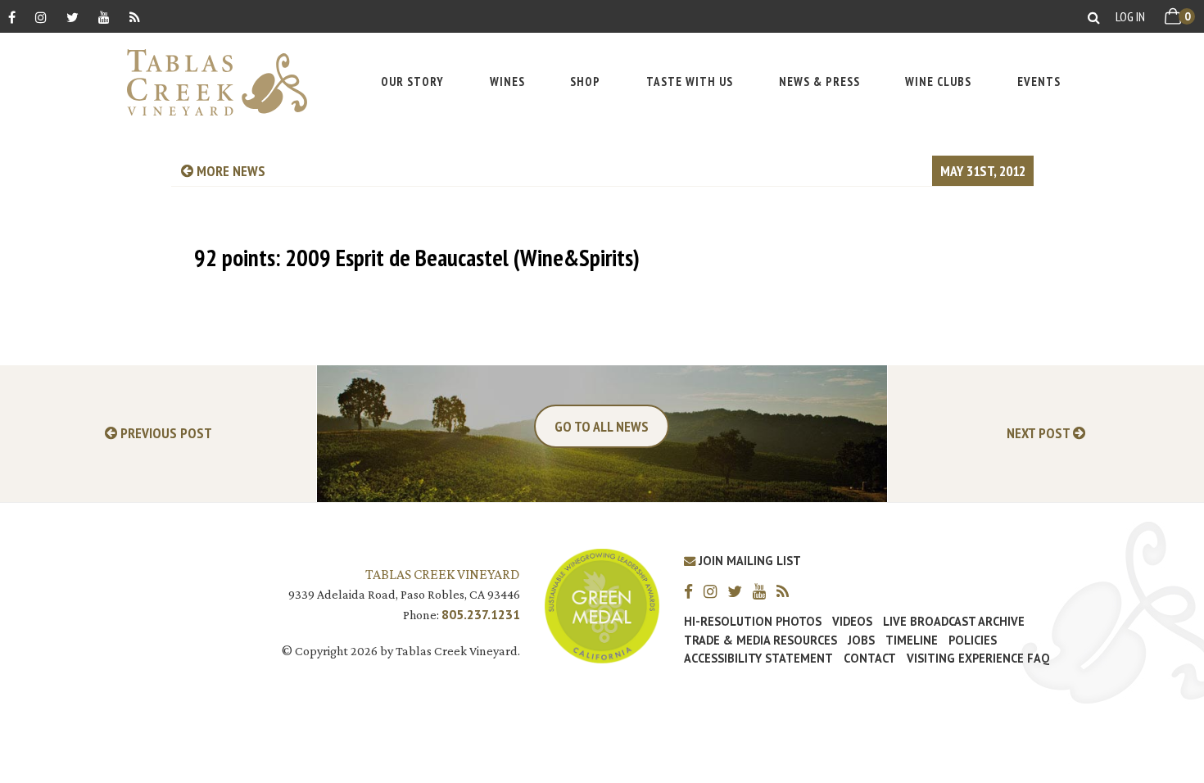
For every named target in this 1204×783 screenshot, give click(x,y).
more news (229, 170)
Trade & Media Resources (760, 640)
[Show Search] (1094, 16)
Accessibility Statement (758, 658)
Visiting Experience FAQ (978, 658)
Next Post (1040, 433)
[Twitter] (72, 16)
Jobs (861, 640)
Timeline (911, 640)
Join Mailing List (748, 560)
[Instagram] (41, 16)
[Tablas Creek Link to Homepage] (209, 82)
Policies (972, 640)
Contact (870, 658)
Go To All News (601, 426)
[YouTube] (104, 16)
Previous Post (164, 433)
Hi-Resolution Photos (753, 621)
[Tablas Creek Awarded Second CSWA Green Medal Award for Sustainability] (602, 604)
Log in (1130, 16)
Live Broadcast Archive (954, 621)
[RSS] (134, 16)
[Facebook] (12, 16)
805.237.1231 (480, 614)
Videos (852, 621)
